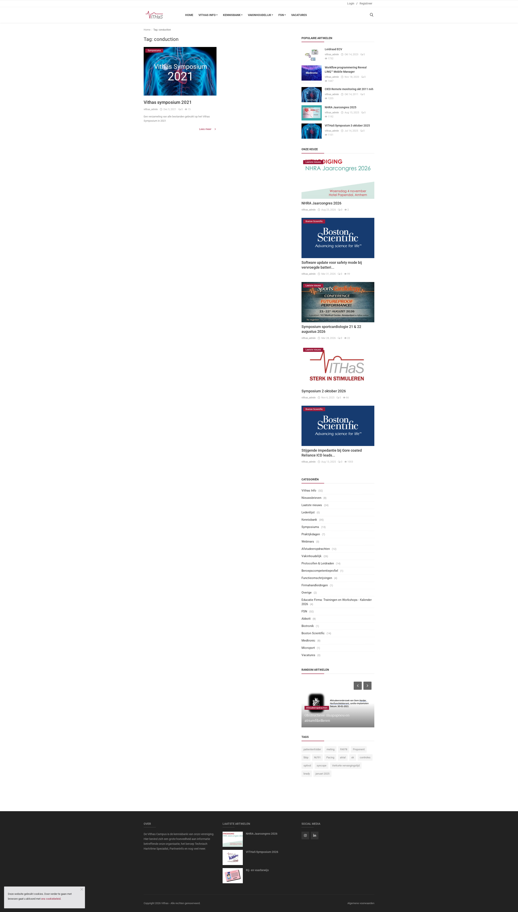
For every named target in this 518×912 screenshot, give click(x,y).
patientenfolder (312, 749)
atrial (343, 757)
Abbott (306, 618)
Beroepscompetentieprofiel (319, 571)
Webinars (307, 541)
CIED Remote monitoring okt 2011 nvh (349, 89)
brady (307, 773)
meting (330, 749)
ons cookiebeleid (51, 898)
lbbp (306, 757)
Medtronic (308, 640)
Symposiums (310, 527)
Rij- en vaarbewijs (257, 870)
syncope (321, 765)
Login (350, 3)
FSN (281, 15)
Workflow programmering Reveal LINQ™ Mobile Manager (346, 69)
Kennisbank (232, 15)
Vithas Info (207, 15)
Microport (308, 648)
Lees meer (205, 129)
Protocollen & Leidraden (317, 563)
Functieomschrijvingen (316, 578)
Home (189, 15)
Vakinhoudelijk (259, 15)
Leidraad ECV (333, 49)
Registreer (366, 3)
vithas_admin (151, 109)
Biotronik (307, 626)
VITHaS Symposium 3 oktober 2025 (347, 125)
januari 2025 (322, 773)
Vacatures (299, 15)
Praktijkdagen (310, 534)
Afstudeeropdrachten (315, 549)
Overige (306, 592)
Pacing (330, 757)
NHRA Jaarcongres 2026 (321, 203)
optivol (307, 765)
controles (365, 757)
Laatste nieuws (311, 505)
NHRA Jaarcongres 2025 (340, 107)
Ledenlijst (308, 512)
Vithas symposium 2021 (168, 102)
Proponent (359, 749)
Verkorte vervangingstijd (346, 765)
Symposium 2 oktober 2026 (323, 391)
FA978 (343, 749)
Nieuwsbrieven (311, 498)
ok (352, 757)
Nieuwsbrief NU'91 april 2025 (337, 720)
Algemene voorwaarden (360, 903)
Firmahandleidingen (314, 585)
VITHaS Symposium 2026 (262, 851)
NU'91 (317, 757)
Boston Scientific (313, 633)
